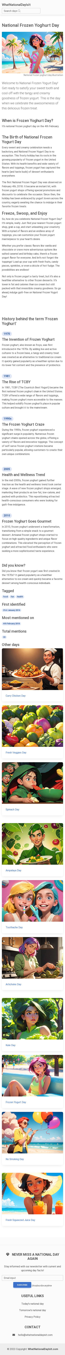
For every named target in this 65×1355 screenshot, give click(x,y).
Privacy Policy (32, 1316)
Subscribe (22, 1285)
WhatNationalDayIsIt (16, 5)
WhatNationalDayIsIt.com (43, 1349)
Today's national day (32, 1303)
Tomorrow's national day (32, 1310)
